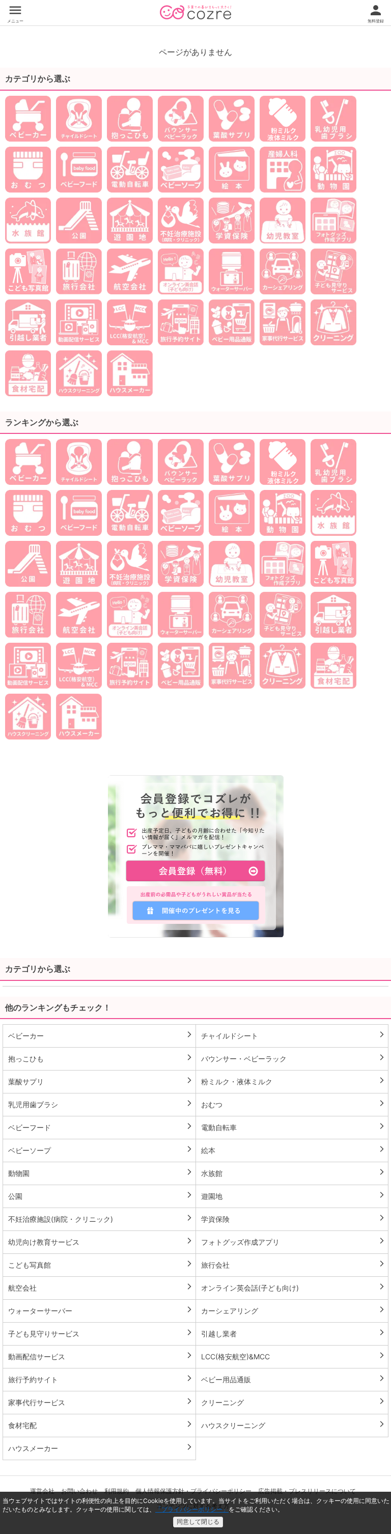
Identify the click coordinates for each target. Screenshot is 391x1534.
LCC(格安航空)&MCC (293, 1356)
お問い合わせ (79, 1491)
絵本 (293, 1150)
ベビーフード (100, 1127)
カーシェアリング (293, 1310)
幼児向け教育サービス (100, 1241)
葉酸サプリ (100, 1081)
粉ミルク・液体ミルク (293, 1081)
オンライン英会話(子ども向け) (293, 1287)
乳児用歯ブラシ (100, 1104)
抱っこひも (100, 1058)
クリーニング (293, 1402)
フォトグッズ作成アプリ (293, 1241)
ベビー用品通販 (293, 1379)
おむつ (293, 1104)
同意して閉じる (198, 1521)
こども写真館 (100, 1264)
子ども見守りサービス (100, 1333)
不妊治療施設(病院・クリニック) (100, 1218)
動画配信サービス (100, 1356)
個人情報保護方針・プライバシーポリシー (193, 1491)
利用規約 (116, 1491)
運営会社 (42, 1491)
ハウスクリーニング (293, 1425)
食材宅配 (100, 1425)
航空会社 (100, 1287)
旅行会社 (293, 1264)
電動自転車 (293, 1127)
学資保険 (293, 1218)
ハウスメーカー (100, 1448)
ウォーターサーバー (100, 1310)
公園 (100, 1195)
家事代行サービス (100, 1402)
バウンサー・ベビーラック (293, 1058)
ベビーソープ (100, 1150)
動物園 (100, 1172)
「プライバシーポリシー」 (192, 1509)
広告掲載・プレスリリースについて (307, 1491)
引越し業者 (293, 1333)
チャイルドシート (293, 1035)
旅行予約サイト (100, 1379)
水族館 (293, 1172)
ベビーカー (100, 1035)
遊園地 (293, 1195)
